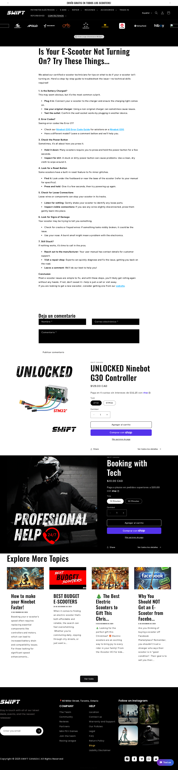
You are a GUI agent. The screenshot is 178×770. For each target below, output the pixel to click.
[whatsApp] (148, 758)
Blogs (92, 745)
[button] (43, 10)
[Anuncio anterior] (8, 3)
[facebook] (134, 758)
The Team (65, 712)
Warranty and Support (102, 721)
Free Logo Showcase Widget (90, 37)
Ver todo (89, 679)
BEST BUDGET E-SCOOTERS (66, 598)
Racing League (67, 740)
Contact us (95, 716)
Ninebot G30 (117, 129)
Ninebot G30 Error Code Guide (73, 129)
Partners (64, 726)
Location (94, 712)
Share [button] (96, 449)
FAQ (91, 736)
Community (66, 716)
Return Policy (96, 740)
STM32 (109, 403)
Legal (92, 731)
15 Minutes (115, 501)
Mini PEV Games (68, 731)
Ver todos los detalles (148, 449)
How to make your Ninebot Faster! (23, 601)
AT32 (96, 403)
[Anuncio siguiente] (170, 3)
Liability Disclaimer (100, 750)
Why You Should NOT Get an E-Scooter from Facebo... (150, 607)
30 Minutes (133, 501)
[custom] (127, 758)
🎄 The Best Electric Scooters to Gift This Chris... (107, 607)
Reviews (64, 721)
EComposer (93, 768)
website (120, 286)
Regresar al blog (91, 297)
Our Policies (96, 726)
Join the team (67, 736)
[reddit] (156, 758)
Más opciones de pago (121, 439)
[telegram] (141, 758)
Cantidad (94, 409)
